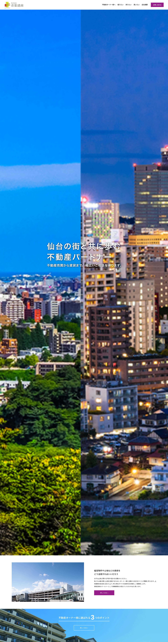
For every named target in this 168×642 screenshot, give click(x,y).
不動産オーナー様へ (108, 5)
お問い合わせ (157, 5)
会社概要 (145, 5)
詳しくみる (103, 593)
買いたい (137, 5)
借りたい (120, 5)
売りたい (129, 5)
